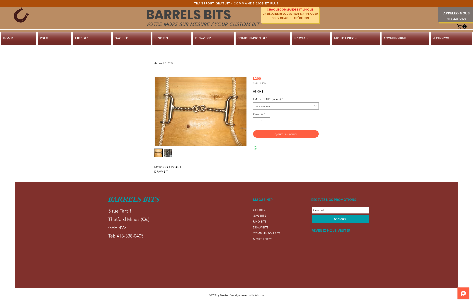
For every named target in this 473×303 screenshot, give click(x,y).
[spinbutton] (261, 121)
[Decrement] (256, 121)
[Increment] (267, 121)
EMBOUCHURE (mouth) (268, 99)
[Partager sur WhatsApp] (255, 148)
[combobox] (286, 106)
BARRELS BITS (188, 15)
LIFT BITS (259, 209)
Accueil (159, 63)
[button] (462, 26)
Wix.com (260, 295)
